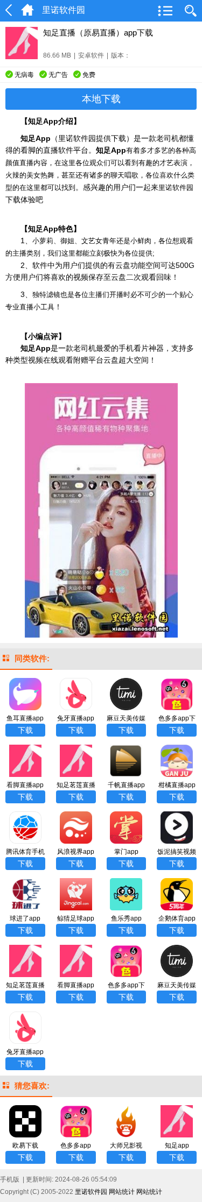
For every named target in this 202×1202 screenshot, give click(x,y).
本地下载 (101, 99)
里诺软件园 (91, 1192)
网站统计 (122, 1192)
